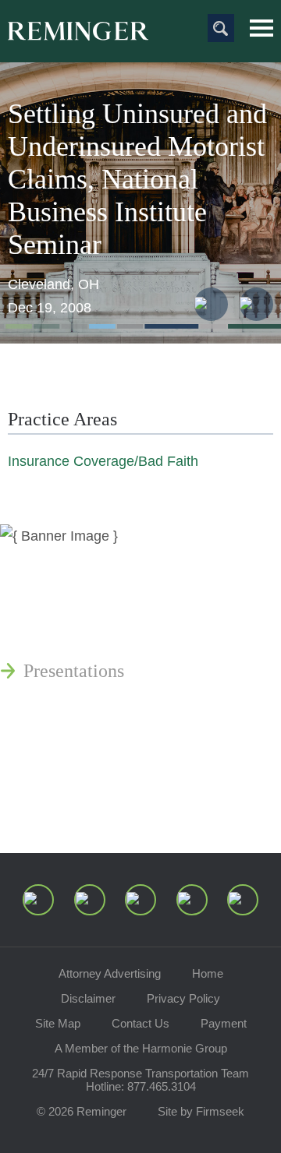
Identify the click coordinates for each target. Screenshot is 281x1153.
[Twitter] (140, 899)
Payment (224, 1023)
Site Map (57, 1023)
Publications (70, 596)
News (44, 558)
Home (207, 973)
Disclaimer (88, 998)
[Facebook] (192, 899)
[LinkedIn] (89, 899)
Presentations (73, 671)
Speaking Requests (94, 767)
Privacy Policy (183, 998)
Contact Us (140, 1023)
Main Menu (261, 28)
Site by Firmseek (201, 1111)
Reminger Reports (92, 633)
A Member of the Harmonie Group (141, 1048)
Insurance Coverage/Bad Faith (103, 461)
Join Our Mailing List (105, 805)
